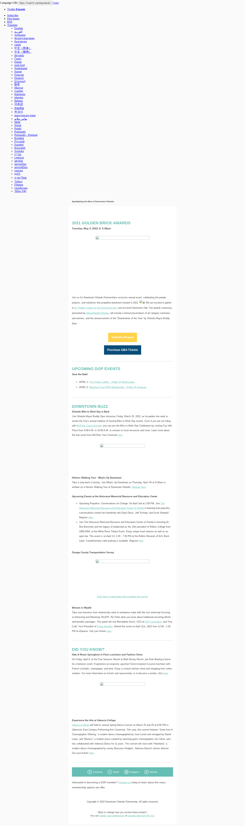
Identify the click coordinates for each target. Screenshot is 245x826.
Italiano (18, 100)
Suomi (18, 71)
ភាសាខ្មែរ (19, 108)
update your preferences (111, 815)
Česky (18, 58)
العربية (18, 31)
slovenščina (20, 167)
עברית (17, 154)
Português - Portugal (25, 134)
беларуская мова (24, 38)
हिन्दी (17, 84)
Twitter (16, 9)
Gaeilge (18, 90)
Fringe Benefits (105, 626)
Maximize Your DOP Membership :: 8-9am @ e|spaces (117, 387)
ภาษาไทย (20, 177)
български (20, 41)
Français (19, 74)
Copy (56, 2)
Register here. (139, 487)
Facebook (97, 772)
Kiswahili (19, 147)
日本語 (18, 104)
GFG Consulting (153, 621)
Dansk (18, 61)
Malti (17, 122)
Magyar (18, 87)
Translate (12, 25)
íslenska (18, 97)
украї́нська (20, 187)
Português (20, 131)
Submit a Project (122, 337)
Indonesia (19, 94)
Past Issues (13, 18)
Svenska (19, 151)
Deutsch (19, 78)
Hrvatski (19, 55)
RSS (9, 21)
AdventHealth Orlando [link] (97, 313)
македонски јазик (25, 115)
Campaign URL (9, 2)
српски (18, 170)
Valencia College (80, 725)
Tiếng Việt (20, 191)
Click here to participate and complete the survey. (122, 596)
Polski (17, 128)
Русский (19, 141)
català (17, 44)
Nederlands (20, 68)
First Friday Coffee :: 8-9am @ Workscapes (112, 382)
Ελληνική (19, 81)
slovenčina (20, 164)
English (18, 28)
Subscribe (12, 15)
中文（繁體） (23, 51)
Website (153, 772)
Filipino (18, 184)
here (120, 435)
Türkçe (18, 181)
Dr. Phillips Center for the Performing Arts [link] (95, 308)
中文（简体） (23, 48)
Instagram (134, 772)
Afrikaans (19, 34)
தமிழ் (17, 173)
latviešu (18, 160)
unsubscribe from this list (141, 815)
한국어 (18, 111)
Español (18, 144)
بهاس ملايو (20, 118)
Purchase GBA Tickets (122, 350)
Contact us (125, 782)
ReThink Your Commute (89, 425)
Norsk (17, 125)
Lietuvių (19, 157)
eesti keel (19, 65)
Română (19, 138)
